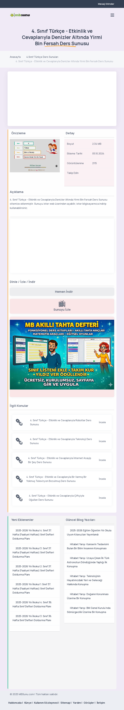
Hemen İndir (64, 292)
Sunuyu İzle (62, 309)
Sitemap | (65, 702)
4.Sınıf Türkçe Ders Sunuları (42, 57)
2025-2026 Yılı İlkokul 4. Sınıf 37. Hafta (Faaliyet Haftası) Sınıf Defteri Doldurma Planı (33, 534)
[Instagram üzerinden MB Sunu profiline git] (100, 15)
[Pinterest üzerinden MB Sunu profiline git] (106, 15)
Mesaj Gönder (106, 3)
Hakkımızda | (15, 702)
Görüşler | (89, 702)
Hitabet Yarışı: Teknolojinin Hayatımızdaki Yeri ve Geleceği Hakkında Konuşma (84, 580)
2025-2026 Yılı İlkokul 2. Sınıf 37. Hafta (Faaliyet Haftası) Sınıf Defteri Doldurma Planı (33, 570)
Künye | (28, 702)
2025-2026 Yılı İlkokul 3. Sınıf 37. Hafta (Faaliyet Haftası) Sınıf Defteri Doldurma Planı (33, 552)
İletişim (101, 702)
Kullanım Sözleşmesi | (46, 702)
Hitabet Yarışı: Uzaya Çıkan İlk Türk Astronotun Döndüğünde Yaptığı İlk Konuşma (88, 562)
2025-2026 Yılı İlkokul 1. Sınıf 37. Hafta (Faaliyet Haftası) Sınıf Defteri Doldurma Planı (33, 588)
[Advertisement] (62, 94)
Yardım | (77, 702)
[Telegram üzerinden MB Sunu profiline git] (95, 15)
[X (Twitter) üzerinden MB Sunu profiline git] (107, 173)
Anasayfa (15, 57)
